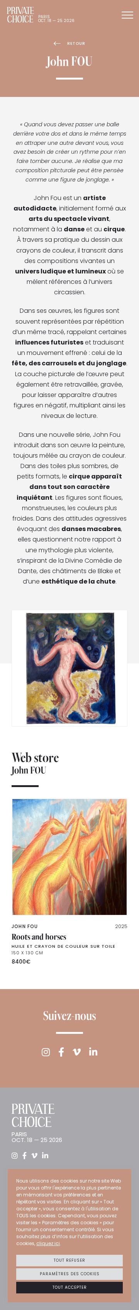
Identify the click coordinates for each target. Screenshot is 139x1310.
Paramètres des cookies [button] (70, 1274)
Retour (76, 43)
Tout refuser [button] (69, 1260)
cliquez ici (48, 1243)
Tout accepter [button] (70, 1287)
